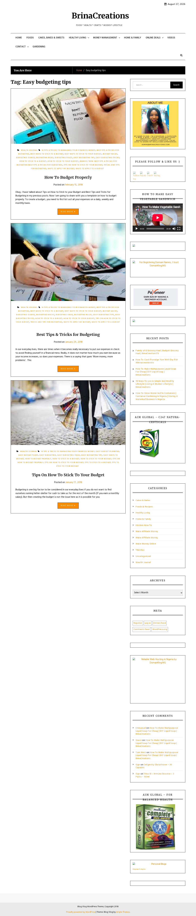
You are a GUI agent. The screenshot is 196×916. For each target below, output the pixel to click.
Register (138, 623)
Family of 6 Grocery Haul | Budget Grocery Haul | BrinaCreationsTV (157, 352)
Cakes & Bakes (143, 500)
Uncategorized (143, 556)
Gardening (39, 47)
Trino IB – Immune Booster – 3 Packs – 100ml (155, 775)
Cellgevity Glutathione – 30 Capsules (154, 766)
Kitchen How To (144, 525)
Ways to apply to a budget (90, 168)
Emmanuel (141, 728)
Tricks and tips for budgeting (46, 322)
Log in (148, 623)
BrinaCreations (100, 16)
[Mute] (173, 228)
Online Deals (153, 38)
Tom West (141, 752)
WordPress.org (159, 629)
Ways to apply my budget (61, 168)
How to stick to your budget (63, 161)
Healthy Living (77, 38)
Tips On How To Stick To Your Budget (68, 474)
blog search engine (139, 869)
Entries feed (159, 623)
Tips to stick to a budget (98, 462)
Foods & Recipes (144, 506)
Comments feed (142, 629)
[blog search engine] (158, 865)
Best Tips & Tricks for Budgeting (68, 334)
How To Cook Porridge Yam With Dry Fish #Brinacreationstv (157, 361)
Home (18, 38)
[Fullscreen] (178, 228)
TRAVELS (140, 550)
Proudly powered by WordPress (81, 912)
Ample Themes (123, 912)
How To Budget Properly (68, 177)
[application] (158, 217)
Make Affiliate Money (147, 531)
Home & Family (132, 38)
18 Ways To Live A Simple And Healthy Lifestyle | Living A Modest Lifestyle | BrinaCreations (155, 384)
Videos (171, 38)
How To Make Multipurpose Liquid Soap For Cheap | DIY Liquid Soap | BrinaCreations (156, 372)
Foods (30, 38)
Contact (20, 47)
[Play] (136, 228)
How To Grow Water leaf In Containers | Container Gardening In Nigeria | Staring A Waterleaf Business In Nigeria (157, 396)
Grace (139, 740)
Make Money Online (146, 544)
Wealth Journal (143, 562)
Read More (67, 211)
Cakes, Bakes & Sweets (51, 38)
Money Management (105, 38)
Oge (138, 764)
